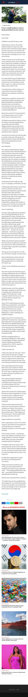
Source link (5, 494)
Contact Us (12, 689)
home (17, 689)
